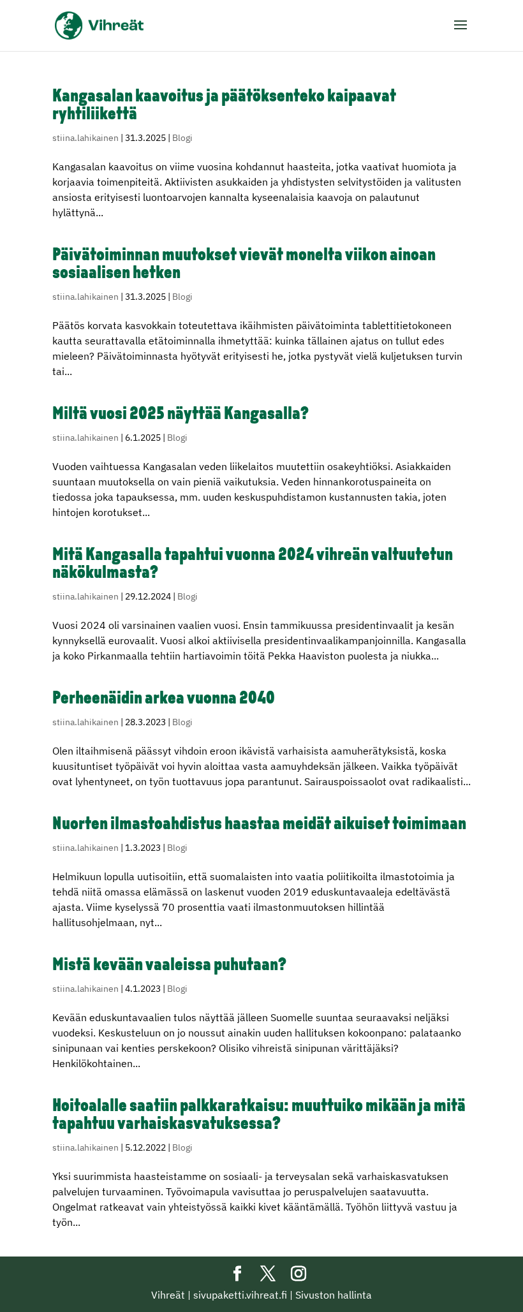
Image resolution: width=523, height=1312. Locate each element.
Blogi (182, 138)
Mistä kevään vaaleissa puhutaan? (169, 966)
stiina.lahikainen (85, 138)
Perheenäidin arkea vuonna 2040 (163, 699)
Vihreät (168, 1294)
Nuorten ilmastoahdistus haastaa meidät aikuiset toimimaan (259, 825)
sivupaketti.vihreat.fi (240, 1294)
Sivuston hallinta (333, 1294)
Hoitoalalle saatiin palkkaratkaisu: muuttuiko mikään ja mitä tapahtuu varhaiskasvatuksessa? (259, 1115)
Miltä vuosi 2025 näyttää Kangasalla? (180, 415)
